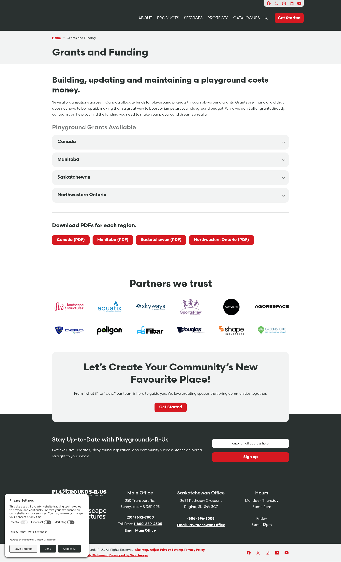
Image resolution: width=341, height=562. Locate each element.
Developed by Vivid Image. (128, 555)
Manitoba (68, 159)
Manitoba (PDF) (112, 240)
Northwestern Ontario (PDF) (221, 240)
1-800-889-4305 (148, 524)
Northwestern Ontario (81, 195)
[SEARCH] (266, 18)
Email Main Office (140, 531)
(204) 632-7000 (140, 518)
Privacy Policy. (194, 550)
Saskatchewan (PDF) (161, 240)
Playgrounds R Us (80, 18)
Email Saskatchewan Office (201, 525)
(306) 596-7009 (201, 519)
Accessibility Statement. (91, 555)
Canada (66, 142)
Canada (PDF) (71, 240)
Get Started (170, 407)
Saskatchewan (73, 177)
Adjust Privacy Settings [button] (167, 550)
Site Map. (142, 550)
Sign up (250, 457)
